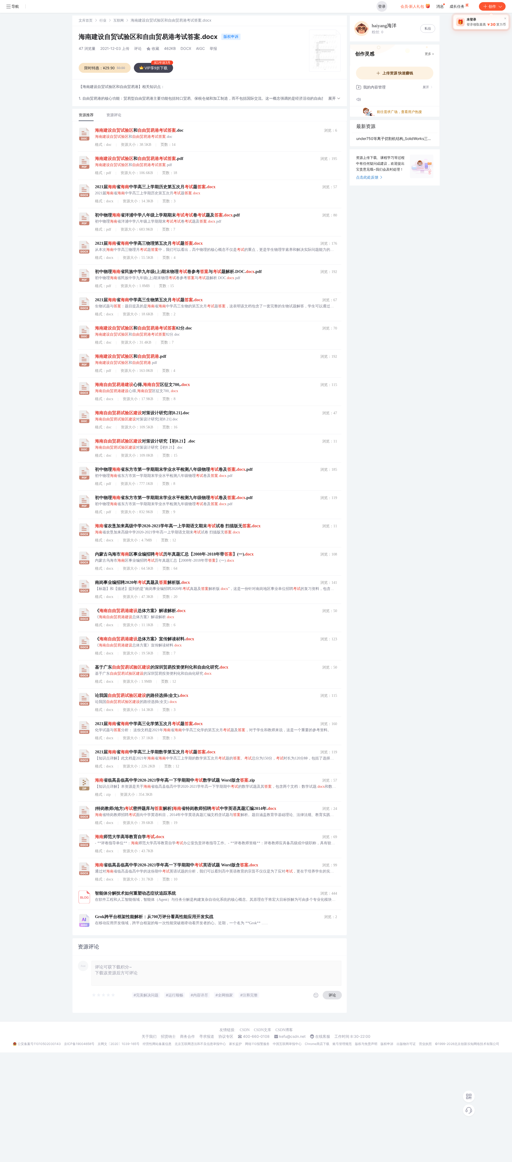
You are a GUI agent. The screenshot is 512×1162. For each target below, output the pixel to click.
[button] (334, 98)
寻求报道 (206, 1036)
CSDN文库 (262, 1030)
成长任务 (458, 6)
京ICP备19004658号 (79, 1044)
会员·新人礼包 (413, 6)
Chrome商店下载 (317, 1044)
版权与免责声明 (366, 1044)
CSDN (245, 1030)
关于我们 (149, 1036)
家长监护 (235, 1044)
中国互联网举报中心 (287, 1044)
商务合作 (187, 1036)
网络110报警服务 (257, 1044)
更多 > (429, 54)
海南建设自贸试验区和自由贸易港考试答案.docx (149, 37)
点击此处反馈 (367, 177)
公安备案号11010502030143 (39, 1044)
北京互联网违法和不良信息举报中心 (200, 1044)
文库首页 (86, 20)
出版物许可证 (406, 1044)
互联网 (118, 20)
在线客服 (322, 1036)
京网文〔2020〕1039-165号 (118, 1044)
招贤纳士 (168, 1036)
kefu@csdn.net (292, 1036)
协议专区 (225, 1036)
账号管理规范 (342, 1044)
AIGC (200, 48)
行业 (102, 20)
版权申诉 (230, 36)
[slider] (103, 995)
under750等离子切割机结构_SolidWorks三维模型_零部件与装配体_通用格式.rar (394, 138)
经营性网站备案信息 (157, 1044)
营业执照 (425, 1044)
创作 (492, 6)
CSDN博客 (284, 1030)
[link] (86, 20)
